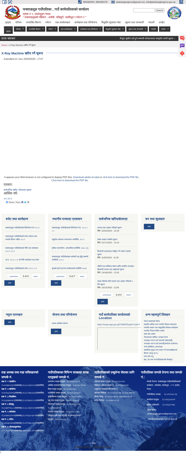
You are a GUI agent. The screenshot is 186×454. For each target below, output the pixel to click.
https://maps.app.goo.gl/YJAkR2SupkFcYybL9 (118, 324)
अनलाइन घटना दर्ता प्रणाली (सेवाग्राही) (158, 340)
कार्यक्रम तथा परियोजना (86, 22)
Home (4, 45)
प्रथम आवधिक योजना (60, 323)
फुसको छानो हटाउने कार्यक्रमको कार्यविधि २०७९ (69, 268)
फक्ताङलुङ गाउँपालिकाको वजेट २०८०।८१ (21, 268)
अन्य (9, 283)
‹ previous (13, 276)
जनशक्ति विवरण (33, 22)
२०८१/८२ (8, 198)
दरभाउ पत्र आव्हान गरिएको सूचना (109, 227)
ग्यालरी (151, 22)
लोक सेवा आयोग (149, 334)
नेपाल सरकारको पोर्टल (152, 321)
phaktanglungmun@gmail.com (161, 413)
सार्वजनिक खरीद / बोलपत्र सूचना (17, 190)
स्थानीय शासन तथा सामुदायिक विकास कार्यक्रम (161, 327)
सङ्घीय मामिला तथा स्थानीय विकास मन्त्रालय (160, 324)
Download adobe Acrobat (86, 177)
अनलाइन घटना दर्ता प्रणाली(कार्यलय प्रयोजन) (161, 343)
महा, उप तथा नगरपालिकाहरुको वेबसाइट (158, 359)
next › (36, 276)
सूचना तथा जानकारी (134, 22)
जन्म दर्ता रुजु (148, 356)
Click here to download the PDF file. (69, 180)
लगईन (161, 22)
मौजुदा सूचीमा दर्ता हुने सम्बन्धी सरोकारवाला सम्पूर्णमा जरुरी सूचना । (142, 38)
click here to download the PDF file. (121, 177)
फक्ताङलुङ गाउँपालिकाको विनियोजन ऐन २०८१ (22, 227)
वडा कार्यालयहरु (62, 22)
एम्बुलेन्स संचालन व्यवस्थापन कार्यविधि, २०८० (68, 239)
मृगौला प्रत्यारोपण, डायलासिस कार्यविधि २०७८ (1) (70, 248)
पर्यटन (48, 22)
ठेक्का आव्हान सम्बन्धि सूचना (107, 239)
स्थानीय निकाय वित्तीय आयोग (154, 331)
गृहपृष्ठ (8, 22)
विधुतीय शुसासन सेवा (111, 22)
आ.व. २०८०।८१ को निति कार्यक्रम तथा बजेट (22, 260)
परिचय (18, 22)
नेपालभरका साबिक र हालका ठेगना (156, 337)
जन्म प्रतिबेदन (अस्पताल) (153, 347)
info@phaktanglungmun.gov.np (162, 419)
